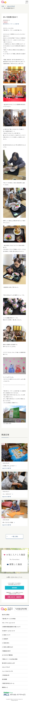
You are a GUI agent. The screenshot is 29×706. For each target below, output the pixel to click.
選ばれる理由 (5, 614)
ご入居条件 (5, 639)
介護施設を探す (6, 651)
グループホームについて (8, 623)
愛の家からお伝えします (8, 663)
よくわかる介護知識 (7, 655)
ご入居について (6, 635)
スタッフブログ (6, 667)
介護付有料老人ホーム (8, 683)
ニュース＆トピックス (7, 671)
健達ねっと (5, 687)
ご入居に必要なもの (7, 647)
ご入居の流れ (5, 643)
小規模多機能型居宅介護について (11, 627)
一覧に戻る (14, 536)
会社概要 (4, 679)
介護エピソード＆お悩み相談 (9, 659)
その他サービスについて (8, 631)
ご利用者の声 (5, 675)
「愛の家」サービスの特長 (9, 618)
